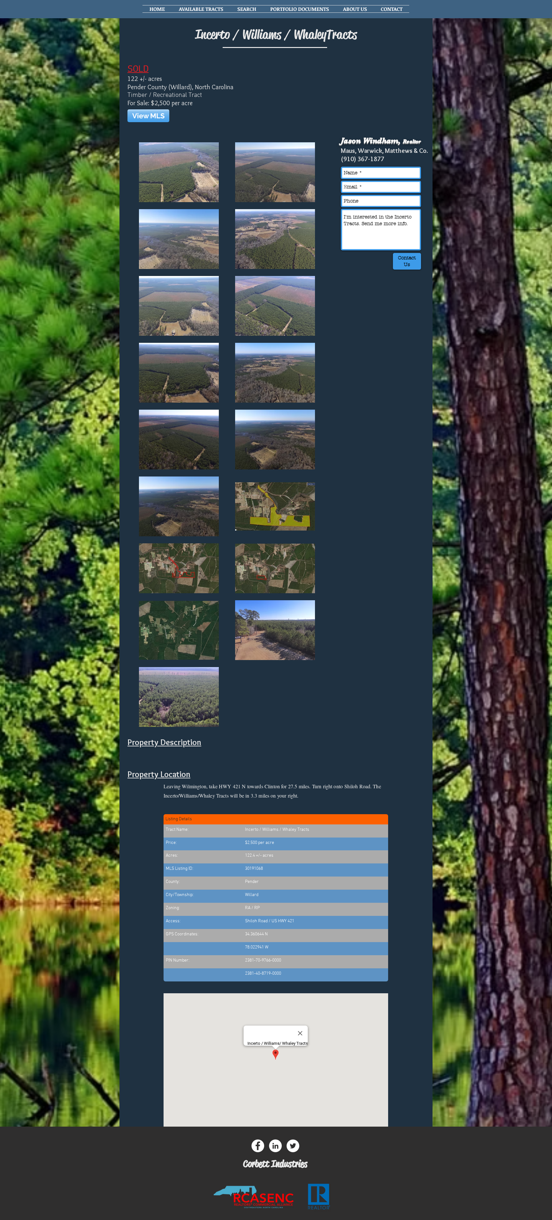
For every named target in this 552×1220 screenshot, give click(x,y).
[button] (201, 8)
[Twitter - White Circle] (293, 1145)
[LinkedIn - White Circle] (275, 1145)
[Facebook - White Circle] (257, 1145)
